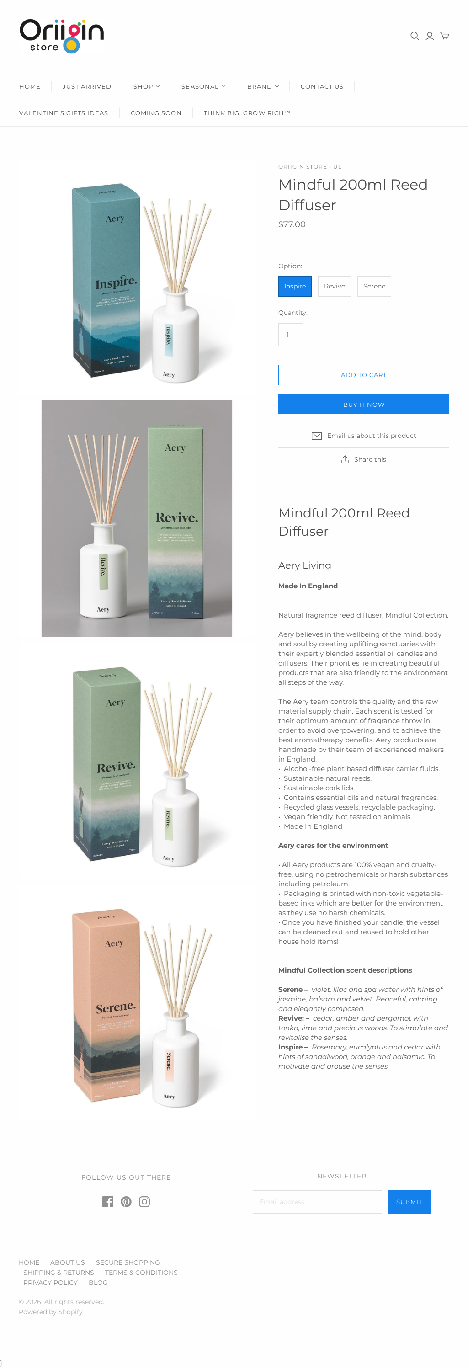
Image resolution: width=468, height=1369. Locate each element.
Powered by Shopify (51, 1312)
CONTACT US (322, 86)
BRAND (259, 86)
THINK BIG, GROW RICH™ (247, 113)
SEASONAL (199, 86)
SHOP (143, 86)
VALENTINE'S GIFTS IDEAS (64, 113)
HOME (30, 86)
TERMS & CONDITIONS (141, 1272)
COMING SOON (156, 113)
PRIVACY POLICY (50, 1282)
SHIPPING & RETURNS (58, 1272)
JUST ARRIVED (87, 86)
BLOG (98, 1282)
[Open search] (415, 36)
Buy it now (364, 404)
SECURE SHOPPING (128, 1262)
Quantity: (293, 313)
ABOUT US (67, 1262)
